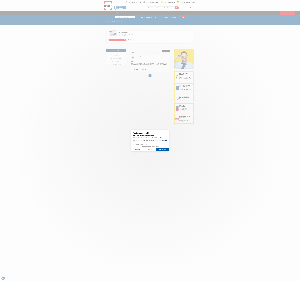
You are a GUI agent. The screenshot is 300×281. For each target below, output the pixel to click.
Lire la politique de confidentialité (140, 144)
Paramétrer (150, 149)
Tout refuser (137, 149)
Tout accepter (162, 149)
